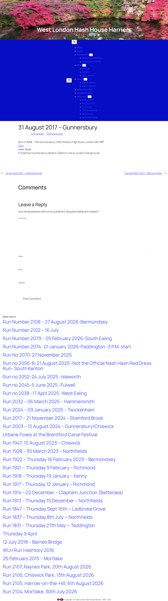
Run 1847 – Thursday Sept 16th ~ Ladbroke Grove (54, 509)
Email (20, 269)
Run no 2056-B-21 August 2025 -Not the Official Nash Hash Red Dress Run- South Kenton (77, 366)
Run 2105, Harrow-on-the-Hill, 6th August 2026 (53, 583)
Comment (22, 218)
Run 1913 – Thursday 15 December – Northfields (53, 500)
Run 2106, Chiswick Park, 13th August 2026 (48, 575)
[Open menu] (69, 80)
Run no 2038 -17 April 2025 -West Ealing (45, 393)
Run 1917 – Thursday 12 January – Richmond (49, 484)
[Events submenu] (85, 79)
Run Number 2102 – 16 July (31, 330)
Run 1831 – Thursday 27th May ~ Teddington (49, 525)
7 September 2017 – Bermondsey (143, 173)
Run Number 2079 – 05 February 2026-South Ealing (57, 338)
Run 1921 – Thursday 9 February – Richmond (49, 467)
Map (21, 145)
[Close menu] (74, 42)
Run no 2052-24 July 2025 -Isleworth (42, 376)
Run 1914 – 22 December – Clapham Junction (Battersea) (63, 492)
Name (20, 256)
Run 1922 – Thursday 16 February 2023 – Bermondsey (59, 459)
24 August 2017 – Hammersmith (24, 173)
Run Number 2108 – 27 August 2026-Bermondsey (55, 322)
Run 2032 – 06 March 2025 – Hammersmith (48, 401)
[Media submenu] (84, 65)
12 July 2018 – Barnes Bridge (32, 542)
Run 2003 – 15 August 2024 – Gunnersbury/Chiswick (58, 426)
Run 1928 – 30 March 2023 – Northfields (45, 451)
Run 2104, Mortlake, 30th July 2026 (40, 591)
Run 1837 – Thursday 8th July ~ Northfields (48, 517)
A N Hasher (37, 133)
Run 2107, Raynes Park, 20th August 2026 (47, 566)
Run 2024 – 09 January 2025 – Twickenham (48, 410)
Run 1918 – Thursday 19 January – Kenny (45, 476)
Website (21, 283)
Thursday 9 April (20, 533)
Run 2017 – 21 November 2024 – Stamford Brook (53, 418)
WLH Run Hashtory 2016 (28, 550)
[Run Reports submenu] (91, 54)
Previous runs (55, 133)
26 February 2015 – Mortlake (32, 558)
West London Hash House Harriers (84, 29)
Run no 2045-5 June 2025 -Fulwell (39, 385)
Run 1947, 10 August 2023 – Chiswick (41, 443)
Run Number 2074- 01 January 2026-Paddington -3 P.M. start (67, 346)
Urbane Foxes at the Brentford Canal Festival (50, 434)
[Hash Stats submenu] (89, 96)
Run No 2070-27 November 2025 (37, 355)
